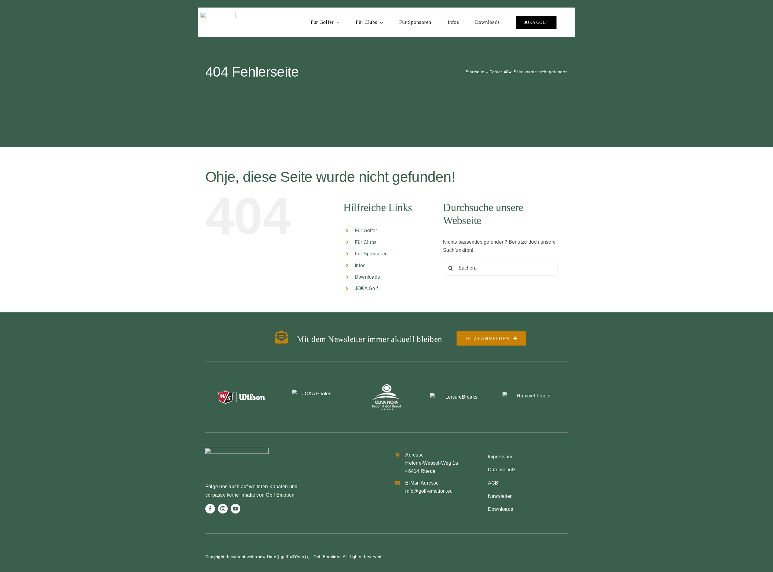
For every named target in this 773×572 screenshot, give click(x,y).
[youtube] (235, 509)
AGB (493, 482)
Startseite (475, 71)
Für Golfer (366, 230)
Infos (360, 265)
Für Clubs (366, 242)
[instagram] (223, 509)
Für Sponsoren (371, 253)
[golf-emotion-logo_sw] (218, 14)
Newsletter (500, 496)
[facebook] (210, 509)
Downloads (367, 277)
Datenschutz (502, 469)
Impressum (500, 456)
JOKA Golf (366, 288)
